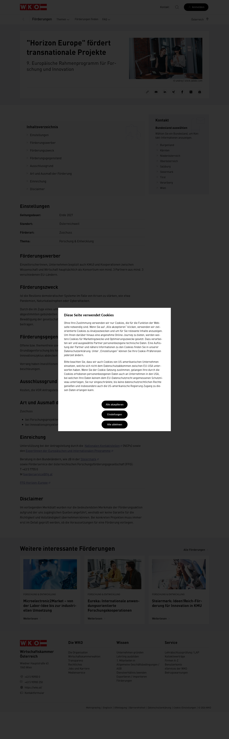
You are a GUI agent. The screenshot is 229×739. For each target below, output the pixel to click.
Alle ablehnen (114, 424)
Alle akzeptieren (114, 404)
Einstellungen (114, 414)
